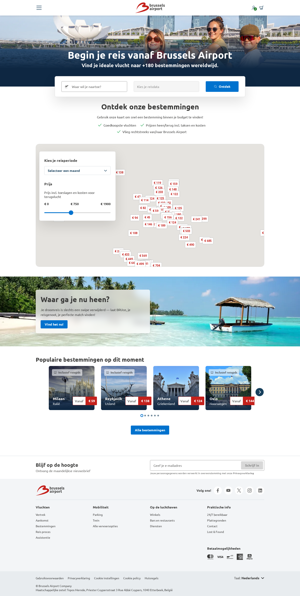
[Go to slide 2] (145, 415)
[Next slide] (260, 392)
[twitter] (239, 490)
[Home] (150, 7)
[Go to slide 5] (155, 415)
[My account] (253, 7)
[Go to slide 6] (158, 415)
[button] (147, 217)
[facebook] (218, 490)
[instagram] (250, 490)
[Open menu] (39, 7)
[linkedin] (260, 490)
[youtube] (228, 490)
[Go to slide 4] (151, 415)
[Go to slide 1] (142, 415)
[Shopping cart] (261, 8)
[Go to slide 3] (148, 415)
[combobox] (98, 86)
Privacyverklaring (243, 473)
